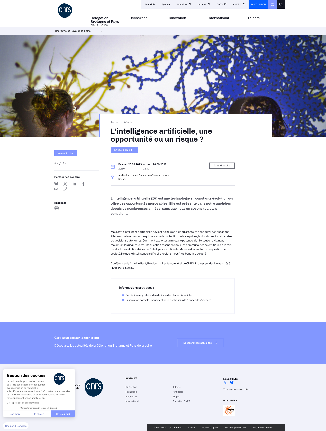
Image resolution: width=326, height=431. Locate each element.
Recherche (139, 18)
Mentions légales (210, 427)
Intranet (202, 4)
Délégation (131, 387)
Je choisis (39, 413)
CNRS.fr (237, 4)
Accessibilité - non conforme (167, 427)
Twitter (225, 382)
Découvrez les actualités (197, 342)
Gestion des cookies (263, 427)
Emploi (176, 396)
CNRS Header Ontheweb (272, 4)
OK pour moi (63, 413)
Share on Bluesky (56, 184)
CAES (220, 4)
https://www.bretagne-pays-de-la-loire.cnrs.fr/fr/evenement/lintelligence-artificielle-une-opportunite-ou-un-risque (65, 189)
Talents (253, 18)
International (218, 18)
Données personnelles (235, 427)
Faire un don (258, 4)
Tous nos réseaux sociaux (236, 389)
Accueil (115, 122)
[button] (16, 425)
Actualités (150, 4)
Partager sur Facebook (83, 184)
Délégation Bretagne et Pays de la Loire (105, 21)
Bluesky (231, 382)
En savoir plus (65, 153)
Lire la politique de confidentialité (23, 402)
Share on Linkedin (74, 184)
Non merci (15, 413)
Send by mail (56, 189)
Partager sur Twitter (65, 184)
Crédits (191, 427)
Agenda (166, 4)
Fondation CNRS (181, 401)
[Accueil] (70, 10)
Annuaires (182, 4)
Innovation (177, 18)
